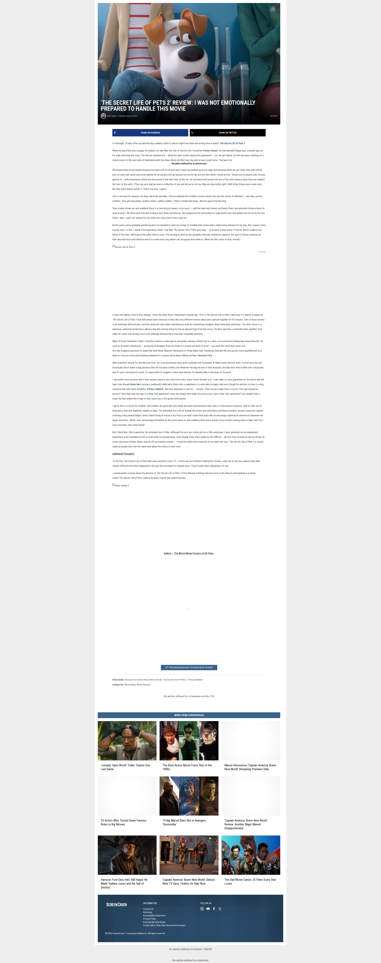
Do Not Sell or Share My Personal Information (164, 925)
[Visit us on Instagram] (203, 908)
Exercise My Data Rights (154, 922)
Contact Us (148, 909)
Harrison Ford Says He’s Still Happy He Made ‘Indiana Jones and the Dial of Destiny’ (124, 883)
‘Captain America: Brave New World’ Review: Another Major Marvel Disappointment (245, 824)
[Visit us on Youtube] (209, 908)
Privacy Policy (149, 919)
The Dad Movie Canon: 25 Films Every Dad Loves (250, 881)
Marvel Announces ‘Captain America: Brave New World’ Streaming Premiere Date (250, 767)
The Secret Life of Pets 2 (175, 680)
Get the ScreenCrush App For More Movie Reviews (189, 667)
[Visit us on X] (221, 908)
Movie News (130, 684)
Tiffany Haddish (155, 389)
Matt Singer (111, 116)
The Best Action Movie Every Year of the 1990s (187, 767)
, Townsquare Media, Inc (136, 933)
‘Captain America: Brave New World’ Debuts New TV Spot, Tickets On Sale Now (189, 881)
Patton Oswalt (210, 150)
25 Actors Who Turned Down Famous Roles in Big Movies (123, 822)
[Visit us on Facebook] (215, 908)
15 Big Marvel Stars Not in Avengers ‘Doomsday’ (184, 822)
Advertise (147, 912)
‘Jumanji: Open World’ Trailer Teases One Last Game (125, 767)
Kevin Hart (135, 384)
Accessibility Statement (154, 915)
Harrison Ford (205, 355)
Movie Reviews (144, 684)
